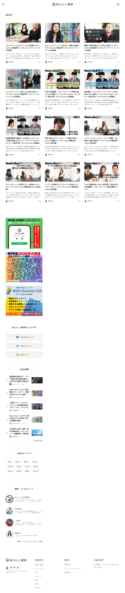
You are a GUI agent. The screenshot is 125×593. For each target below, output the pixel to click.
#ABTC (17, 462)
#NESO (35, 466)
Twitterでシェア (26, 346)
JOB (36, 580)
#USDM (10, 466)
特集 (39, 61)
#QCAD (35, 462)
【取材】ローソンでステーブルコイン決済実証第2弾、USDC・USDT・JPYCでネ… (19, 405)
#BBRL (27, 471)
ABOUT (37, 588)
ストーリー (25, 423)
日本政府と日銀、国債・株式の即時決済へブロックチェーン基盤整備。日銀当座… (19, 431)
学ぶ (36, 572)
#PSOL (19, 466)
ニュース (21, 410)
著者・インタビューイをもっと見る (30, 541)
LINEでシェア (25, 355)
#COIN (27, 466)
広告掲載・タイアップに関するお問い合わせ (106, 566)
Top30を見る (38, 440)
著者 (36, 584)
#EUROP (36, 471)
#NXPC (10, 471)
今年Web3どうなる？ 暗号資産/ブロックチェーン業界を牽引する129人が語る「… (19, 392)
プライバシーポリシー (72, 568)
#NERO (26, 462)
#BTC (10, 462)
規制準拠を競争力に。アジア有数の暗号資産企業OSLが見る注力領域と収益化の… (19, 378)
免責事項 (67, 572)
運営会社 (67, 565)
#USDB (18, 471)
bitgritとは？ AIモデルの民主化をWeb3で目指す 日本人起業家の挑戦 (19, 418)
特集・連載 (39, 565)
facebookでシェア (27, 337)
